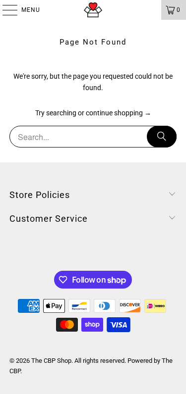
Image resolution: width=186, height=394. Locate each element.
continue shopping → (118, 113)
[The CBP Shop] (93, 10)
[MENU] (5, 10)
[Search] (162, 137)
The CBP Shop (51, 360)
